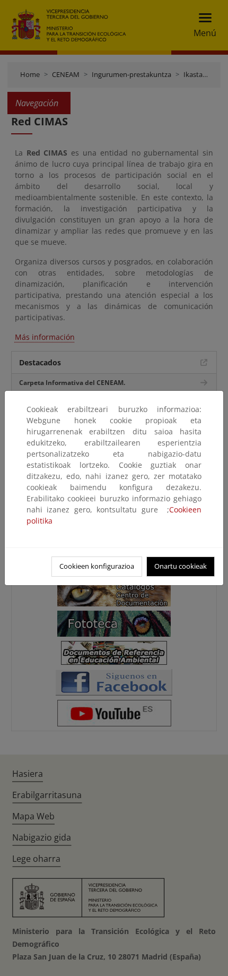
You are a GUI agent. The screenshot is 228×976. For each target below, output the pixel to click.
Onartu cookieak (180, 566)
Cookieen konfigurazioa (96, 566)
